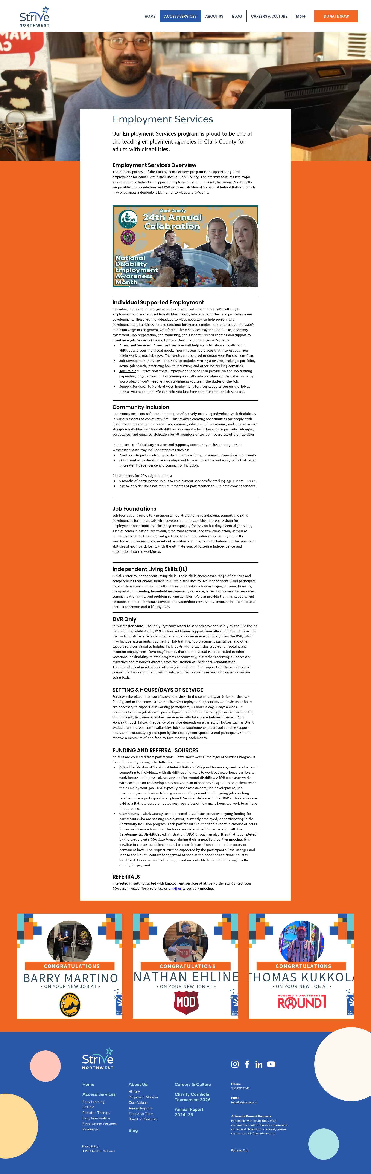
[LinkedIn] (259, 1064)
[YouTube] (271, 1064)
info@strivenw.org (262, 1133)
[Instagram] (235, 1064)
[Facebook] (247, 1064)
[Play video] (185, 246)
